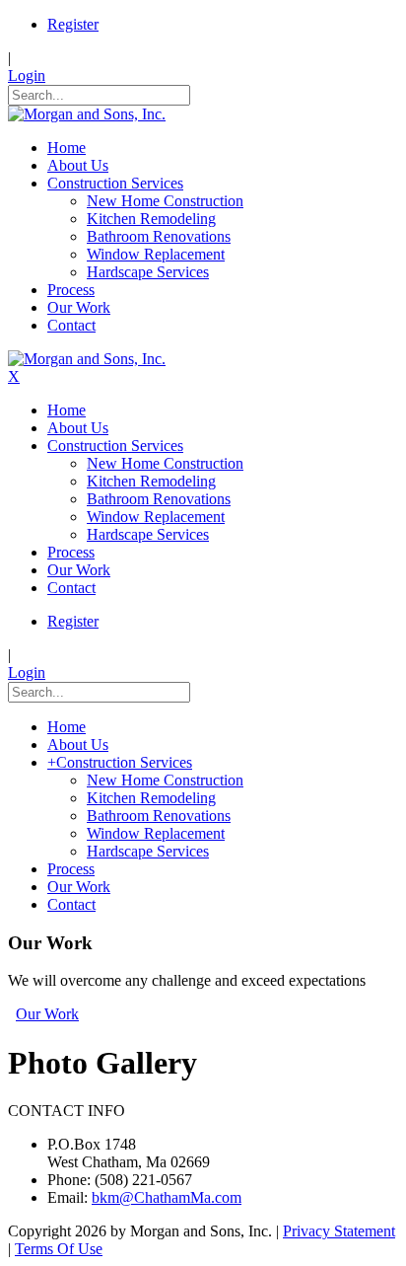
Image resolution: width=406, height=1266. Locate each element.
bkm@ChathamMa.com (166, 1197)
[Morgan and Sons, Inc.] (87, 114)
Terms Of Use (58, 1248)
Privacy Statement (339, 1231)
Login (26, 75)
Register (73, 24)
